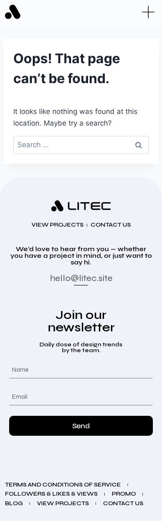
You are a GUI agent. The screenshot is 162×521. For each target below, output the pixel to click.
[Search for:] (81, 145)
